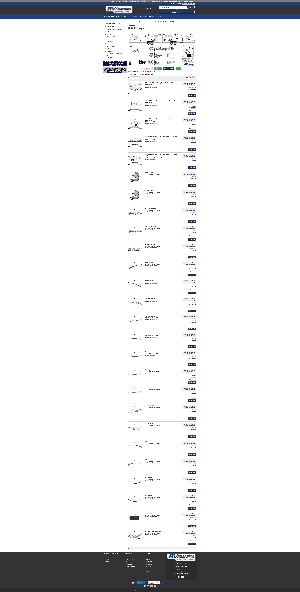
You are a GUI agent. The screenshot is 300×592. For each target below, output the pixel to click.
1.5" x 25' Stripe (149, 513)
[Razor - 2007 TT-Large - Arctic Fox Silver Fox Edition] (135, 446)
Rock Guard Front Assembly (153, 531)
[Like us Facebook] (179, 577)
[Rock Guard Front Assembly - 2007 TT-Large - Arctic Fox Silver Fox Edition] (135, 535)
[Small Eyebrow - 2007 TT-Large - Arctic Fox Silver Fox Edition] (135, 266)
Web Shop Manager (162, 590)
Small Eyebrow (149, 262)
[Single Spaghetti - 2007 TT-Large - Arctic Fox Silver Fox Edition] (135, 374)
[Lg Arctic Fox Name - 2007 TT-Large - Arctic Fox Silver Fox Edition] (135, 231)
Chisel (146, 334)
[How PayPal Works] (142, 582)
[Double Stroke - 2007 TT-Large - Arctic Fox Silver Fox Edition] (135, 410)
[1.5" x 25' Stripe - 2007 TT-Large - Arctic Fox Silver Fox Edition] (135, 518)
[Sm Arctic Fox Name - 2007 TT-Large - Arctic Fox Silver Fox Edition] (135, 213)
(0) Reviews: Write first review (151, 211)
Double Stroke (149, 405)
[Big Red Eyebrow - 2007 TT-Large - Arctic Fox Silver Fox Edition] (135, 482)
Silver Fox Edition (150, 244)
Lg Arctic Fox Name (150, 226)
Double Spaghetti (150, 298)
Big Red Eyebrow (149, 477)
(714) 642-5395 (182, 563)
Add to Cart (192, 203)
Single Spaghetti (149, 370)
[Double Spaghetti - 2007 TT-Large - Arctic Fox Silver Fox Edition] (135, 302)
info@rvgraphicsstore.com (182, 569)
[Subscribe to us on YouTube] (182, 577)
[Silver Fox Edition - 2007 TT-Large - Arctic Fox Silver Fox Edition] (135, 249)
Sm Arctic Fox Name (150, 208)
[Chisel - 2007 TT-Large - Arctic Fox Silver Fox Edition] (135, 338)
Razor (146, 441)
